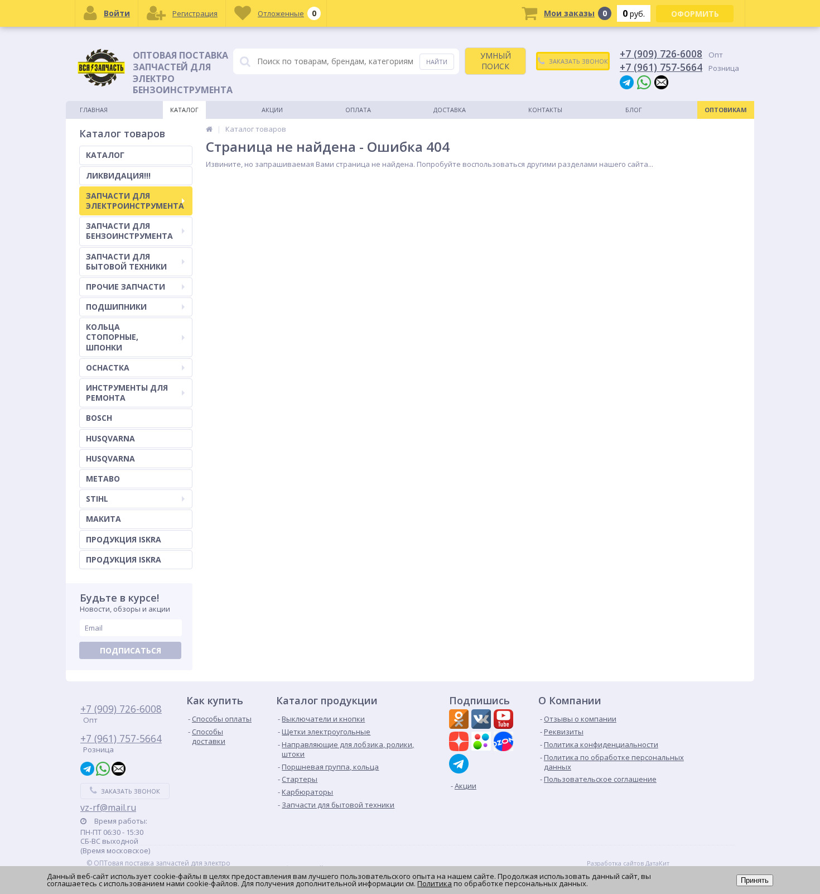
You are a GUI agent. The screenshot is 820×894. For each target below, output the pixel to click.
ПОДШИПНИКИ (116, 306)
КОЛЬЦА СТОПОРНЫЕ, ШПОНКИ (112, 336)
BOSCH (99, 417)
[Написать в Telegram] (627, 82)
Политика (434, 883)
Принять (755, 880)
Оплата (358, 109)
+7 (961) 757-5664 (661, 67)
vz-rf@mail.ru (108, 807)
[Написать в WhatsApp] (644, 82)
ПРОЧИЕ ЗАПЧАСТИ (125, 286)
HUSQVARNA (110, 438)
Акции (272, 109)
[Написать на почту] (661, 82)
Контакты (545, 109)
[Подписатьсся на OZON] (505, 743)
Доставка (449, 109)
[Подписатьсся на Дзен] (460, 743)
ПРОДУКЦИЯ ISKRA (123, 539)
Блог (633, 109)
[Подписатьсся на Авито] (482, 743)
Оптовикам (726, 109)
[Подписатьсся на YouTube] (505, 720)
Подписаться (130, 650)
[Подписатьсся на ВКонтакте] (482, 720)
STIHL (97, 498)
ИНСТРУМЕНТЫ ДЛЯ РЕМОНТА (127, 392)
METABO (103, 478)
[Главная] (209, 129)
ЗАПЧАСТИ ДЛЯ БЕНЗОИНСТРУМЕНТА (129, 230)
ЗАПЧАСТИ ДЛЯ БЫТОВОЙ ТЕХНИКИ (126, 261)
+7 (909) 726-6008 (661, 53)
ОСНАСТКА (107, 367)
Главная (94, 109)
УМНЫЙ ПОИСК (495, 60)
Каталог (184, 109)
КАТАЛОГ (105, 155)
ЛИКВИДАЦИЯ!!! (118, 175)
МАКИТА (103, 518)
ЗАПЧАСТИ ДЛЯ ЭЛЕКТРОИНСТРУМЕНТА (135, 200)
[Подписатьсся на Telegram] (460, 763)
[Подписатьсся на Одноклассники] (460, 720)
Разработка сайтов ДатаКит (628, 863)
